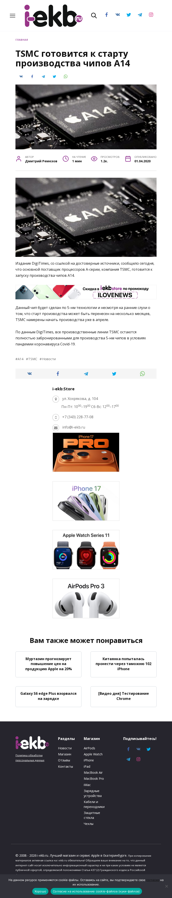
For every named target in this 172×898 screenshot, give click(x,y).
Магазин (64, 754)
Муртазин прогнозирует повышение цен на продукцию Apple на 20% (48, 663)
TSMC (32, 359)
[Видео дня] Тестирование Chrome (123, 696)
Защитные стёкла (92, 815)
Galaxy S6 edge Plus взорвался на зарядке (48, 696)
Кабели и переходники (94, 804)
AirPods (89, 748)
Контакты (65, 766)
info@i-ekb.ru (73, 427)
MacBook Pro (94, 778)
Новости (49, 359)
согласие (152, 880)
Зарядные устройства (93, 793)
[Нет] (166, 886)
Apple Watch (93, 754)
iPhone (89, 760)
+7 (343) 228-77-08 (77, 416)
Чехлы (88, 824)
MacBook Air (93, 772)
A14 (20, 359)
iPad (87, 766)
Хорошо (40, 891)
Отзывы (64, 760)
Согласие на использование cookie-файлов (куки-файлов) (96, 891)
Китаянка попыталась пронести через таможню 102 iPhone (123, 663)
